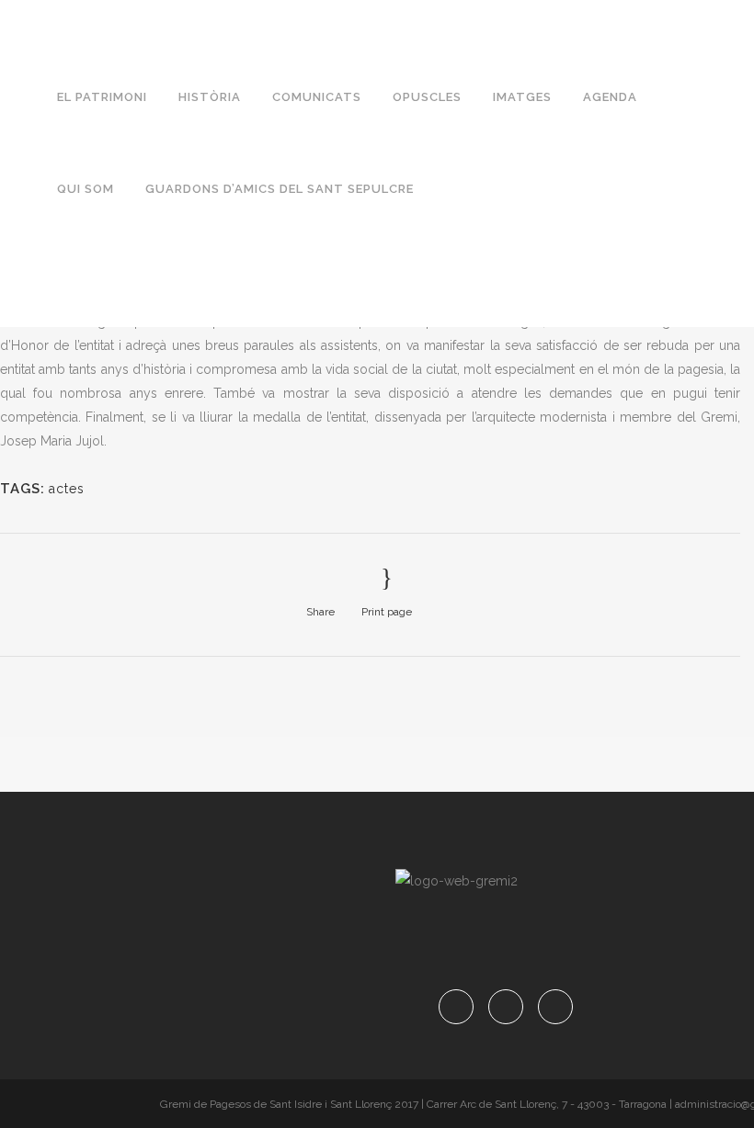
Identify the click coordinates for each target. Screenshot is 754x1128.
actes (67, 488)
